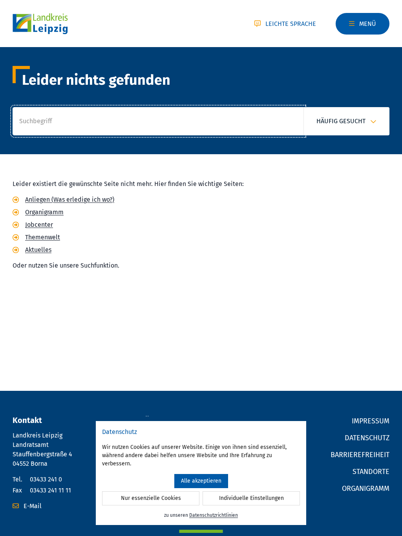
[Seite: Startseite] (40, 23)
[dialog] (201, 473)
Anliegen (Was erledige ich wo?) (69, 199)
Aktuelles (38, 249)
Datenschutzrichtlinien (213, 515)
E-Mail (32, 506)
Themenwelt (42, 237)
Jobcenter (39, 224)
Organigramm (44, 212)
